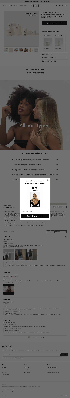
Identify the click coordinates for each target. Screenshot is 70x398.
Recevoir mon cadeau (35, 216)
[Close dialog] (48, 180)
